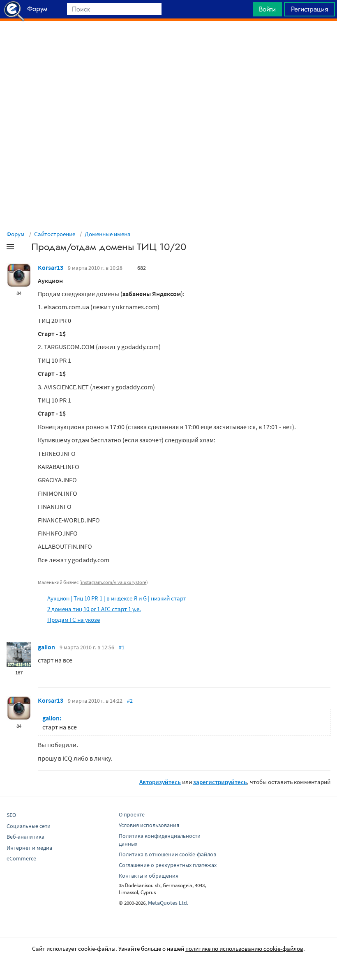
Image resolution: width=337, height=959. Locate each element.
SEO (11, 815)
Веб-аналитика (25, 836)
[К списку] (24, 248)
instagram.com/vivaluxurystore (113, 582)
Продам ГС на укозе (73, 619)
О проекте (132, 814)
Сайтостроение (54, 234)
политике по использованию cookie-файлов (244, 948)
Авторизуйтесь (160, 782)
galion (46, 647)
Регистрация (309, 9)
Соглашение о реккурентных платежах (168, 865)
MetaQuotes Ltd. (168, 902)
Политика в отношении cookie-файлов (167, 854)
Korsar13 (50, 267)
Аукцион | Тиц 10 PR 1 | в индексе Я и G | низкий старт (116, 598)
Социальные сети (29, 826)
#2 (130, 700)
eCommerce (21, 858)
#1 (122, 647)
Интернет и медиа (29, 847)
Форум (16, 234)
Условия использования (149, 825)
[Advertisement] (168, 41)
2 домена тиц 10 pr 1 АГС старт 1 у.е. (94, 609)
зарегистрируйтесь (220, 782)
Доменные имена (108, 234)
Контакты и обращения (148, 875)
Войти (267, 9)
